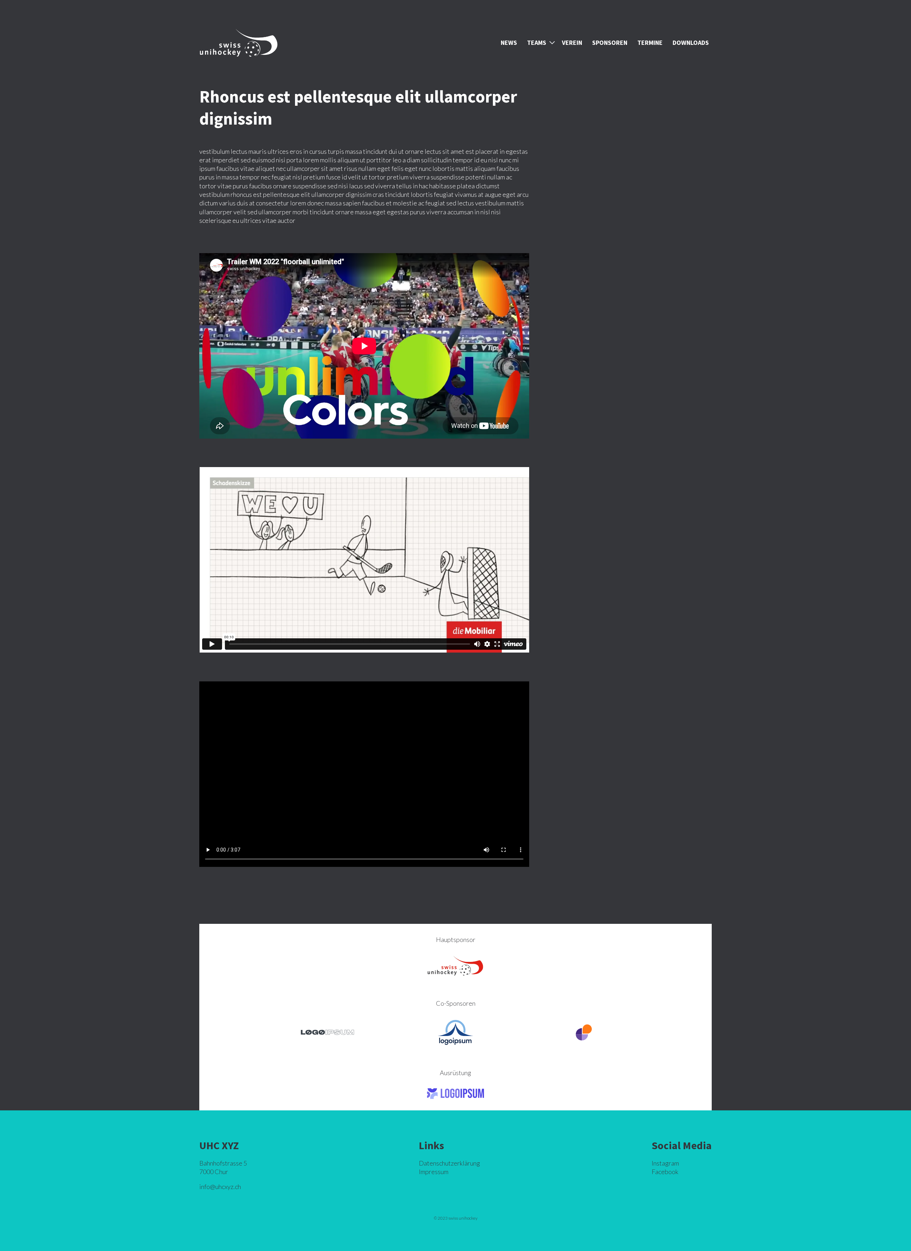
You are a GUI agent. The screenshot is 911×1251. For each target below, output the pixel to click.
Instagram (665, 1163)
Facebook (665, 1172)
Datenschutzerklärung (449, 1163)
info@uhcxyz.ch (220, 1186)
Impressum (433, 1172)
